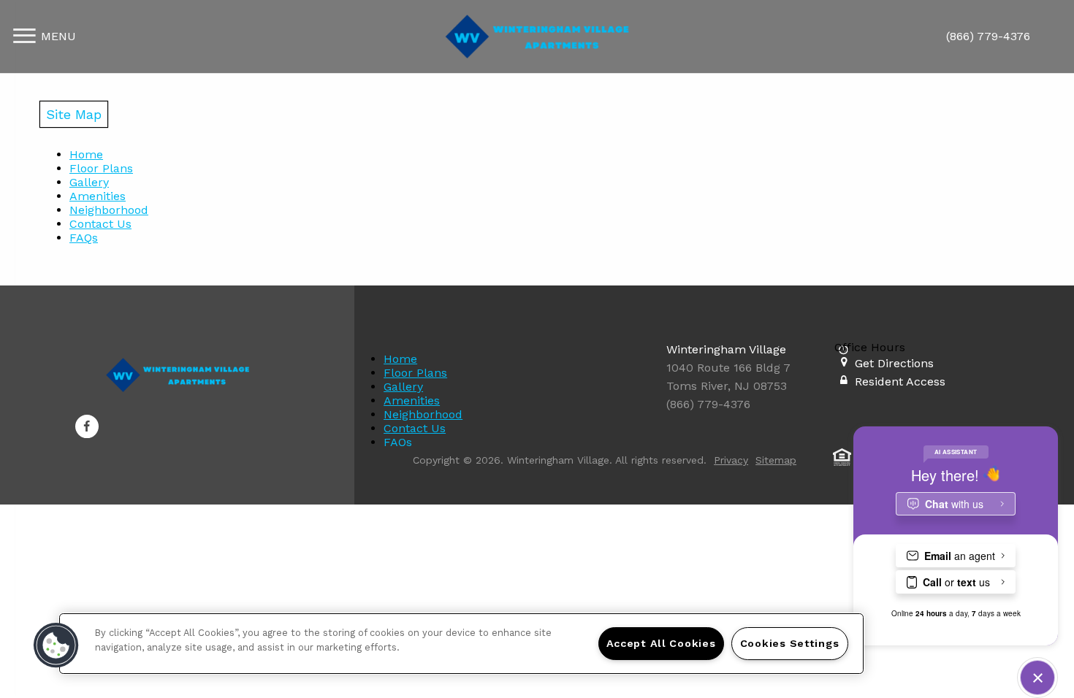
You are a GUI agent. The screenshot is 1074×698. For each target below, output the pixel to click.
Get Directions (894, 363)
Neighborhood (108, 210)
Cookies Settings (789, 643)
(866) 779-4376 (988, 36)
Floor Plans (101, 168)
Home (86, 154)
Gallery (89, 182)
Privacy (731, 460)
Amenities (97, 196)
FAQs (83, 238)
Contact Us (100, 224)
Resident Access (900, 381)
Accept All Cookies (661, 643)
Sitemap (775, 460)
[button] (87, 426)
